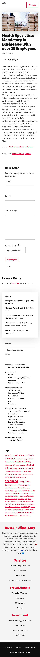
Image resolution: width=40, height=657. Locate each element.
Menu (34, 5)
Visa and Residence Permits (19, 411)
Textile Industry (14, 390)
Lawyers (11, 404)
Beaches (20, 598)
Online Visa (13, 414)
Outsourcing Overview (20, 566)
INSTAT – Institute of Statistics (23, 496)
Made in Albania (20, 630)
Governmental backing (17, 430)
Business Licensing (15, 433)
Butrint (19, 471)
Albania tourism (19, 465)
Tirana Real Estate (15, 440)
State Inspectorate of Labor (21, 147)
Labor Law (12, 427)
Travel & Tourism (20, 593)
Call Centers (13, 396)
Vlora (17, 516)
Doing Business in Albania (15, 408)
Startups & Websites (16, 393)
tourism (21, 513)
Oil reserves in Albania (27, 504)
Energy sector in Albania (13, 477)
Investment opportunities (15, 365)
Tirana (26, 509)
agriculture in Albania (24, 455)
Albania (9, 458)
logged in (15, 283)
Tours (20, 608)
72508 (7, 267)
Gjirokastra (26, 491)
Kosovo (7, 501)
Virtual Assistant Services (20, 581)
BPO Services (13, 375)
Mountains (20, 603)
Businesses (15, 152)
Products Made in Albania (18, 367)
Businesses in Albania (13, 388)
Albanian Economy (22, 462)
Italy (26, 499)
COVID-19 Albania (18, 154)
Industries (20, 625)
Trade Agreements (15, 425)
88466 (7, 354)
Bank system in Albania (20, 468)
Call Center (20, 576)
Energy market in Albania (25, 474)
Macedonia (14, 501)
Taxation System (15, 419)
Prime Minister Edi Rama (12, 507)
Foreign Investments (16, 398)
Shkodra (20, 509)
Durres (15, 474)
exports (23, 477)
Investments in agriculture (14, 499)
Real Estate (20, 635)
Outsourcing (10, 372)
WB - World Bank (25, 516)
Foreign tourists (17, 491)
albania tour (8, 465)
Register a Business (15, 417)
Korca (29, 499)
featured (28, 154)
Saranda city (25, 507)
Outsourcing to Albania (17, 383)
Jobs (9, 401)
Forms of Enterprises (16, 422)
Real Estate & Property (14, 437)
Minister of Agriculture (25, 501)
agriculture (9, 455)
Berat (29, 468)
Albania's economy (20, 459)
